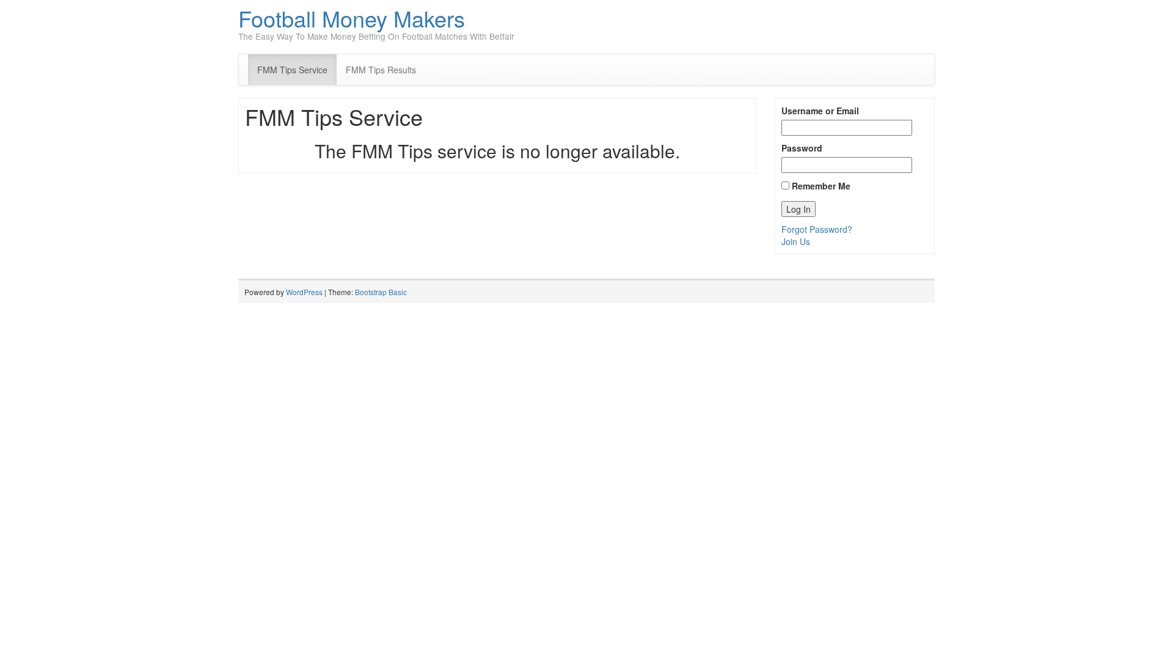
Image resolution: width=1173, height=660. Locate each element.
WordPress (304, 292)
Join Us (795, 241)
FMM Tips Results (381, 70)
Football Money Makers (351, 18)
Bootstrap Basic (381, 292)
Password (801, 148)
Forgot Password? (816, 229)
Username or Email (820, 111)
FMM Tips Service (292, 70)
